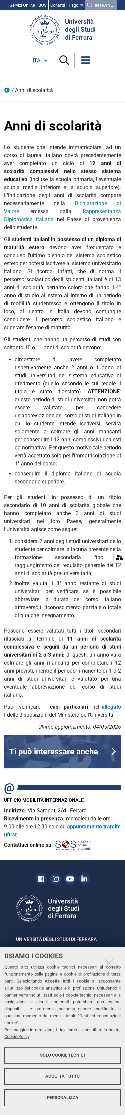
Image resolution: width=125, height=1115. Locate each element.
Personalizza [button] (62, 1097)
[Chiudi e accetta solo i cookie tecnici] (109, 963)
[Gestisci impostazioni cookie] (119, 558)
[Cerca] (64, 60)
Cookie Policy (16, 1036)
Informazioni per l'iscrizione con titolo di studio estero (7, 92)
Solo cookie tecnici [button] (62, 1055)
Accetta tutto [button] (62, 1076)
